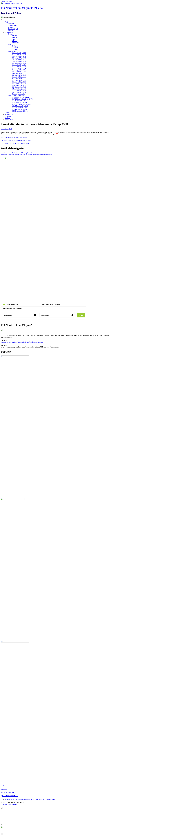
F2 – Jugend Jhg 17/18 (19, 85)
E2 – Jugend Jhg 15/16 (19, 75)
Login (2, 785)
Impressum (4, 789)
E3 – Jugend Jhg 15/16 (19, 77)
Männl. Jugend (12, 51)
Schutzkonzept (12, 25)
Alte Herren (15, 42)
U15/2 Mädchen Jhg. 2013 (20, 102)
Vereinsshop (8, 116)
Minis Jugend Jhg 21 (18, 94)
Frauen (10, 44)
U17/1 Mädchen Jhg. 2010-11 (21, 97)
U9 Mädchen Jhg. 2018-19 (20, 109)
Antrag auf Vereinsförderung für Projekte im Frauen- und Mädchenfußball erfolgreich (27, 154)
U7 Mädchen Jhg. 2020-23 (20, 111)
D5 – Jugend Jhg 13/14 (19, 71)
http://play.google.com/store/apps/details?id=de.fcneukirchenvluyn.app (22, 342)
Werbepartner (9, 119)
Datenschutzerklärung (7, 792)
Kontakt (7, 113)
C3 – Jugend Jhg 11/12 (19, 63)
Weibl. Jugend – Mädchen (16, 95)
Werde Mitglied (13, 29)
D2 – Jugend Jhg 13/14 (19, 66)
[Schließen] (1, 824)
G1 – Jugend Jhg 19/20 (19, 90)
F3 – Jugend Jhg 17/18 (19, 87)
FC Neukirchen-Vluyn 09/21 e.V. (22, 8)
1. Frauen (15, 46)
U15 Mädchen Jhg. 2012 (19, 101)
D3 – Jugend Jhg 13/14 (19, 68)
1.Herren (14, 36)
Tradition (7, 118)
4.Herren (14, 41)
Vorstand (11, 24)
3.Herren (14, 39)
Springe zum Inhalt (6, 1)
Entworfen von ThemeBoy (9, 804)
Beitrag (10, 30)
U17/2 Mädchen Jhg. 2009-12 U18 (22, 99)
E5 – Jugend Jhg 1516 (18, 80)
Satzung (10, 27)
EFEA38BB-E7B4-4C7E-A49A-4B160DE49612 (16, 143)
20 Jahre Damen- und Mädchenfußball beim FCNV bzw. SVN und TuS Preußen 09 (30, 799)
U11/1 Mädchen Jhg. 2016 (20, 106)
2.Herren (14, 37)
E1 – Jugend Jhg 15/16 (19, 73)
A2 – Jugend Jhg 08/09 (19, 54)
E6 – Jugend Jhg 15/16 (19, 82)
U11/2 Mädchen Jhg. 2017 (20, 107)
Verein (6, 22)
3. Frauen (15, 49)
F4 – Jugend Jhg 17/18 (19, 89)
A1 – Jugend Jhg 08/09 (19, 53)
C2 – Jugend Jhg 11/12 (19, 61)
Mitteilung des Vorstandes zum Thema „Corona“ (16, 153)
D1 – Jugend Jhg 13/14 (19, 65)
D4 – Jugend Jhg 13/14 (19, 70)
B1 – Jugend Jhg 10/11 (19, 56)
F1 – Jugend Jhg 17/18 (19, 83)
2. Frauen (15, 47)
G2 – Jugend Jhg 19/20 (19, 92)
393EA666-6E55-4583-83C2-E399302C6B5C (15, 137)
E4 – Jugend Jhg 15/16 (19, 78)
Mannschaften (9, 32)
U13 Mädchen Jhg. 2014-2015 (21, 104)
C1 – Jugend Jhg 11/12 (19, 59)
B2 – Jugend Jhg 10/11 (19, 58)
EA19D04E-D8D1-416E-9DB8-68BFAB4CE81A (16, 140)
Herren (10, 34)
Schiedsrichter (9, 114)
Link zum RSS (12, 796)
